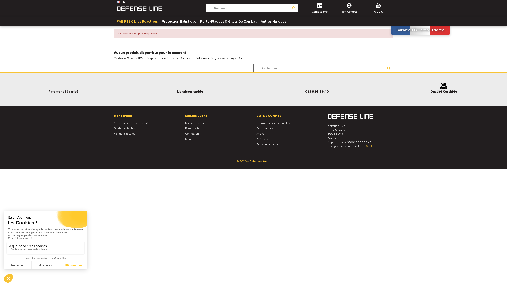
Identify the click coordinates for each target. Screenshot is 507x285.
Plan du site (192, 128)
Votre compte (268, 115)
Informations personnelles (273, 123)
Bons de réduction (267, 144)
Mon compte (193, 139)
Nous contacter (194, 123)
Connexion (192, 134)
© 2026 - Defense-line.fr (253, 161)
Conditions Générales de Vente (133, 123)
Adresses (262, 139)
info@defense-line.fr (373, 146)
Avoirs (260, 134)
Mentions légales (124, 134)
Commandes (264, 128)
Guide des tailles (124, 128)
